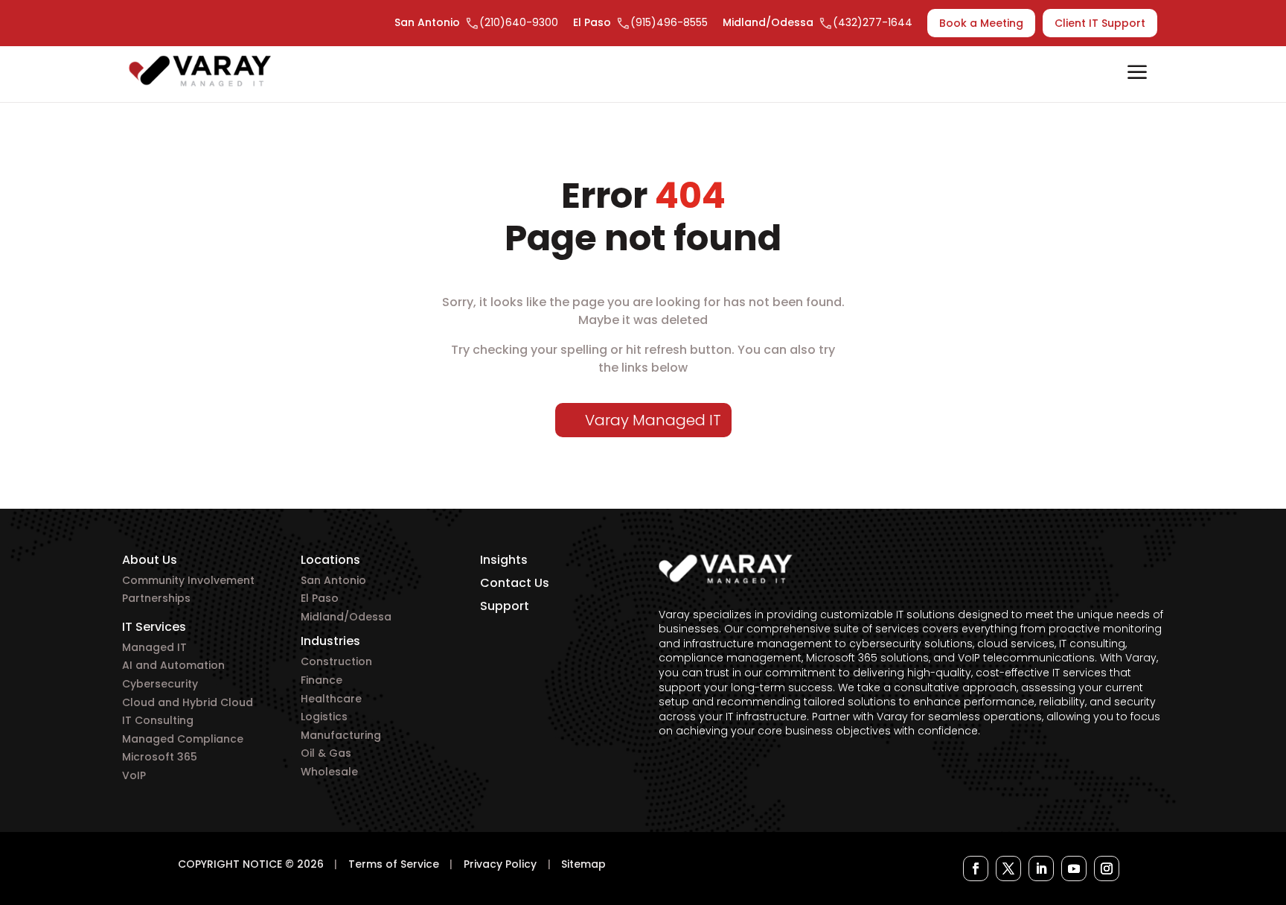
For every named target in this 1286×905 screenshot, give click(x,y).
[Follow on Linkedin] (1041, 868)
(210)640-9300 (518, 22)
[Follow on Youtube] (1074, 868)
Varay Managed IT (653, 420)
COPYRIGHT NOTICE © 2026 (251, 864)
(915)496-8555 (669, 22)
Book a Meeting (981, 23)
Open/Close (1137, 73)
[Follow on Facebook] (975, 868)
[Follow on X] (1008, 868)
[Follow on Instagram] (1106, 868)
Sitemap (583, 864)
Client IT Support (1100, 23)
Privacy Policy (500, 864)
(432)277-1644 (872, 22)
